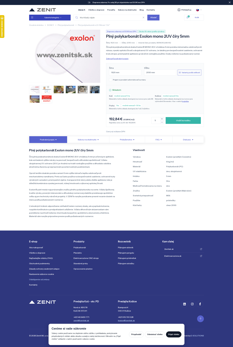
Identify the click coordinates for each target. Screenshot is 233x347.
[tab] (188, 139)
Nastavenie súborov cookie (41, 274)
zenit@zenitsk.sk (81, 320)
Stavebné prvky (81, 263)
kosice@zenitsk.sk (126, 320)
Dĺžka (146, 68)
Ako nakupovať (36, 247)
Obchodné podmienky (39, 263)
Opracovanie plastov (83, 269)
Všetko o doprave (96, 10)
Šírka (111, 68)
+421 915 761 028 (125, 317)
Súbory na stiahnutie (127, 10)
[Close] (229, 2)
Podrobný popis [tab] (47, 139)
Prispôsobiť (136, 334)
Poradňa (111, 10)
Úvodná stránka (36, 25)
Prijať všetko (173, 334)
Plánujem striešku (126, 263)
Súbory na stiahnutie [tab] (87, 139)
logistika (185, 101)
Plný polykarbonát (66, 25)
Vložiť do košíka (183, 120)
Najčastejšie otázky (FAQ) (41, 258)
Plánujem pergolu (126, 253)
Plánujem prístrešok (127, 258)
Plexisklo (78, 253)
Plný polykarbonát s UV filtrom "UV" (94, 25)
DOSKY (50, 25)
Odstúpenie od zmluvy (39, 279)
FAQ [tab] (158, 139)
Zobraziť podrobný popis (117, 58)
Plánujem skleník (125, 247)
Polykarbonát (80, 247)
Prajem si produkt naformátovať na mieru (129, 80)
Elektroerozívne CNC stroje (86, 258)
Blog (142, 10)
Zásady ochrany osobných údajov (44, 269)
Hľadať (153, 17)
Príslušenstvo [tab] (126, 139)
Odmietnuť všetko (154, 334)
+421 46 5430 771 (81, 317)
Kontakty (151, 10)
